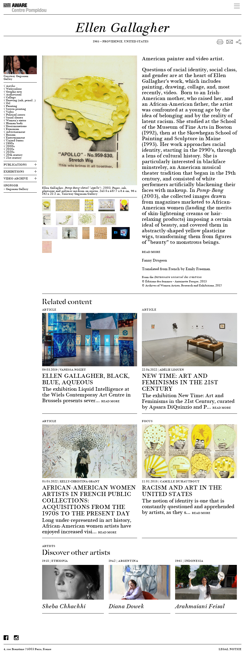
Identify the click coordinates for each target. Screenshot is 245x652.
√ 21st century (13, 157)
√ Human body (13, 123)
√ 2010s (9, 149)
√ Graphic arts (13, 91)
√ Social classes (13, 117)
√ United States (13, 140)
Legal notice (230, 649)
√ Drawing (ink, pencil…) (20, 100)
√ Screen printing (15, 108)
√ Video (9, 111)
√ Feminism (11, 129)
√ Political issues (14, 114)
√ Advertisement (14, 131)
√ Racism (10, 134)
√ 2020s (9, 151)
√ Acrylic (9, 85)
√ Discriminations (15, 126)
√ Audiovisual (13, 94)
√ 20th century (13, 154)
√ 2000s (9, 146)
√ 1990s (9, 143)
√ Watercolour (13, 88)
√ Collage (10, 97)
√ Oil (7, 103)
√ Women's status (15, 120)
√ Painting (10, 106)
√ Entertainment (14, 137)
